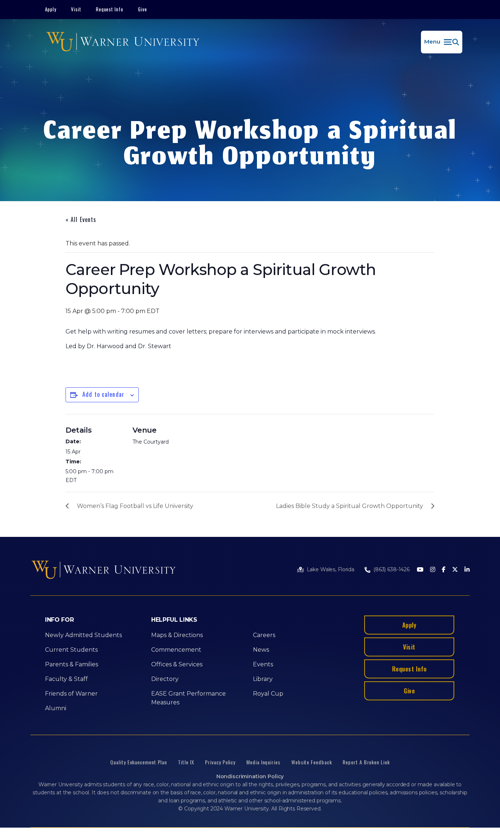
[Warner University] (123, 42)
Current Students (71, 649)
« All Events (81, 219)
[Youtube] (420, 570)
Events (263, 664)
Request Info (110, 9)
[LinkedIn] (467, 570)
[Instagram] (432, 570)
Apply (50, 9)
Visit (76, 9)
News (261, 649)
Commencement (176, 649)
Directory (165, 678)
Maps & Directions (177, 635)
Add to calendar (103, 394)
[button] (441, 42)
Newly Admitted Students (83, 635)
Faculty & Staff (66, 678)
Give (142, 9)
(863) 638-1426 (391, 569)
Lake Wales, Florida (330, 569)
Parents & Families (71, 664)
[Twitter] (455, 570)
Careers (264, 635)
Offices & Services (176, 664)
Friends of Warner (71, 693)
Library (263, 678)
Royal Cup (268, 693)
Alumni (55, 708)
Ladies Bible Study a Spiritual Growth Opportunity (349, 505)
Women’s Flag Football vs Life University (135, 505)
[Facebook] (443, 570)
